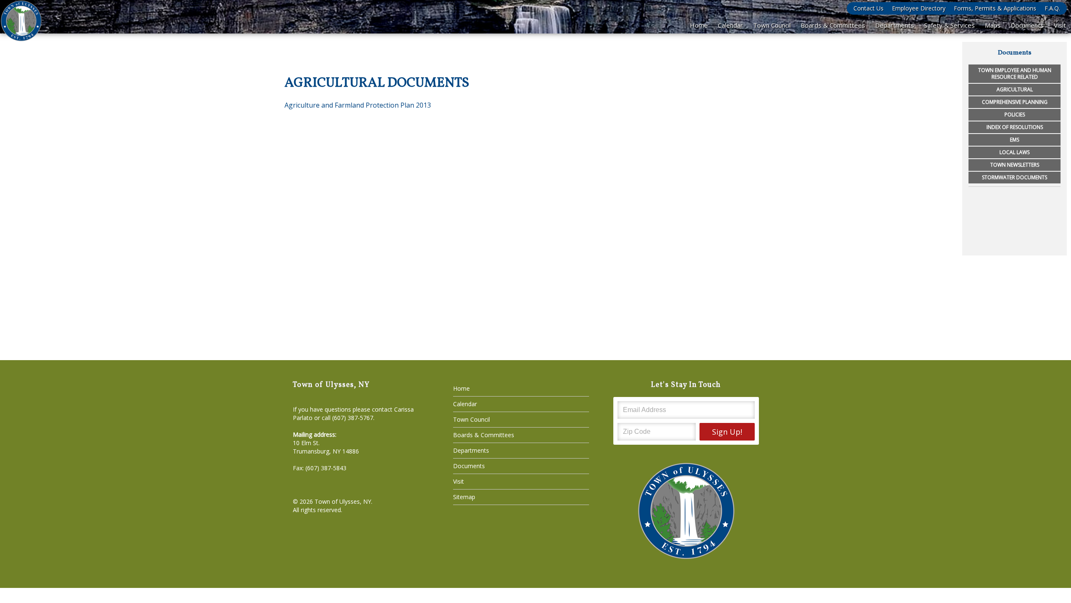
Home (699, 25)
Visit (1060, 25)
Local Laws (1014, 152)
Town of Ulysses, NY (343, 501)
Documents (1027, 25)
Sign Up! (727, 432)
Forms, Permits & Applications (995, 8)
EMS (1014, 139)
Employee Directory (918, 8)
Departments (894, 25)
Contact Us (868, 8)
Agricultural (1015, 89)
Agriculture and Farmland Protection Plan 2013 (357, 105)
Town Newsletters (1014, 164)
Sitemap (464, 497)
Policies (1014, 114)
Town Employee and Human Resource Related (1014, 73)
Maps (993, 25)
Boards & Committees (833, 25)
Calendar (730, 25)
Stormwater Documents (1014, 177)
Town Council (772, 25)
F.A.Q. (1052, 8)
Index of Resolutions (1014, 127)
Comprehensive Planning (1015, 102)
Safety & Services (949, 25)
